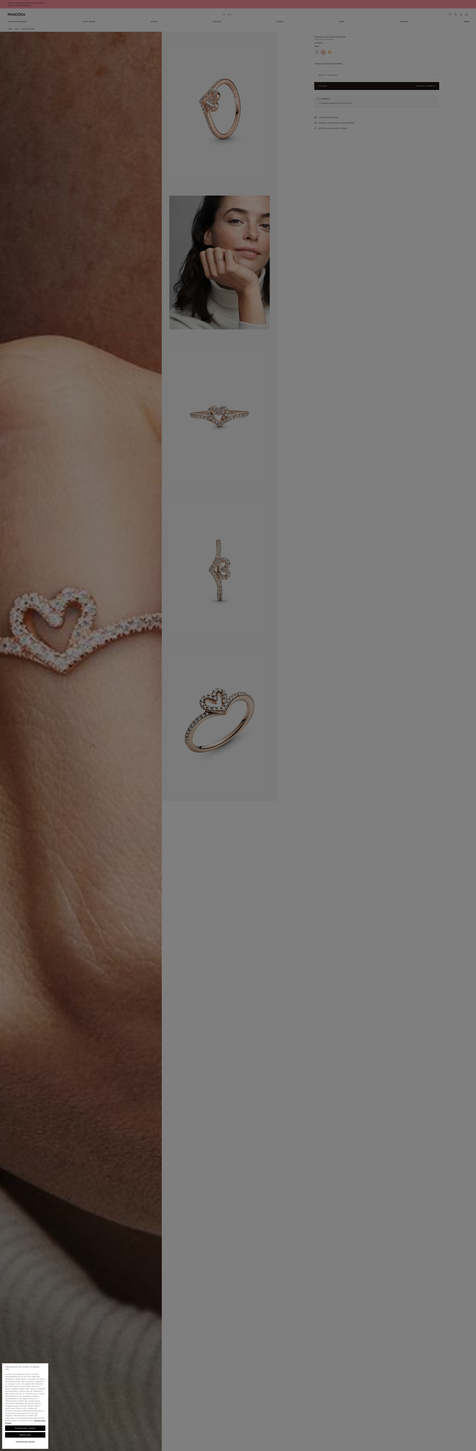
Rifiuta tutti (25, 1435)
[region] (25, 1406)
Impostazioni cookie (25, 1441)
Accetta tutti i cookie (25, 1428)
